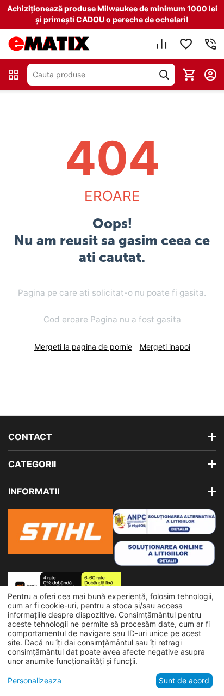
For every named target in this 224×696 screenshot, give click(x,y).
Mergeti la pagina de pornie (83, 346)
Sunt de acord (184, 680)
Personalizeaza (34, 680)
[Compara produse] (161, 44)
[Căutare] (164, 74)
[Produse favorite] (186, 44)
